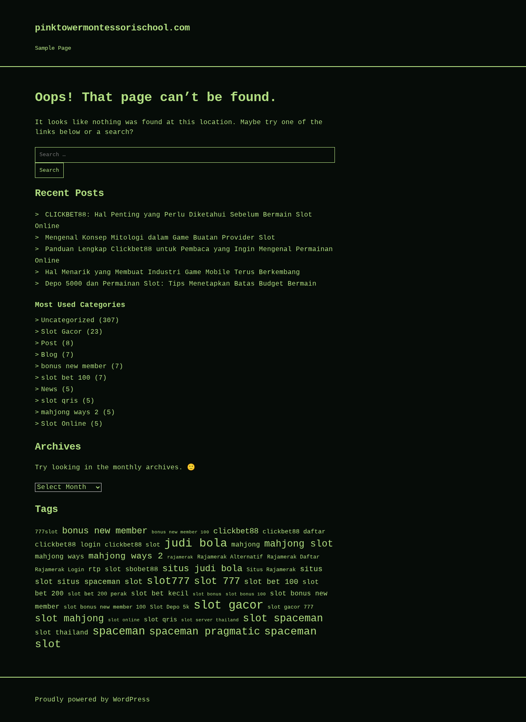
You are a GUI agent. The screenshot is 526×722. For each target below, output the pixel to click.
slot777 (168, 581)
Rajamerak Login (59, 570)
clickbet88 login (68, 545)
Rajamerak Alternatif (230, 557)
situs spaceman (88, 582)
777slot (46, 532)
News (49, 389)
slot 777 (217, 581)
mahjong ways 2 (70, 412)
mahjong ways (59, 557)
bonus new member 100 (180, 532)
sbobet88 (141, 569)
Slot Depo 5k (169, 607)
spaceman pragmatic (204, 632)
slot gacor (228, 605)
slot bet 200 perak (97, 594)
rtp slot (104, 569)
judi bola (195, 543)
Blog (49, 355)
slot (134, 581)
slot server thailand (210, 620)
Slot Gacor (61, 332)
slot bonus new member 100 (105, 607)
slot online (124, 620)
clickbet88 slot (132, 545)
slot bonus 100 (246, 594)
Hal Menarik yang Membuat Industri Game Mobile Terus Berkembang (172, 272)
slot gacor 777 (291, 607)
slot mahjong (69, 619)
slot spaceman (283, 619)
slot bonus (207, 594)
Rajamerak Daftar (293, 557)
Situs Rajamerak (271, 570)
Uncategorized (68, 320)
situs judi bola (202, 569)
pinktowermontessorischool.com (112, 28)
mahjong (245, 545)
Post (49, 343)
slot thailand (61, 633)
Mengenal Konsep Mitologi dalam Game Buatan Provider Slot (160, 238)
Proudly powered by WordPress (92, 700)
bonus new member (74, 366)
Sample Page (53, 48)
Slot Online (63, 424)
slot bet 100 (65, 378)
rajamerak (180, 557)
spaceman (118, 631)
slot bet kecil (160, 593)
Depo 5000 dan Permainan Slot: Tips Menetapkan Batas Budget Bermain (180, 284)
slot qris (59, 401)
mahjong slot (298, 544)
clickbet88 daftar (294, 531)
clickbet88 (235, 531)
